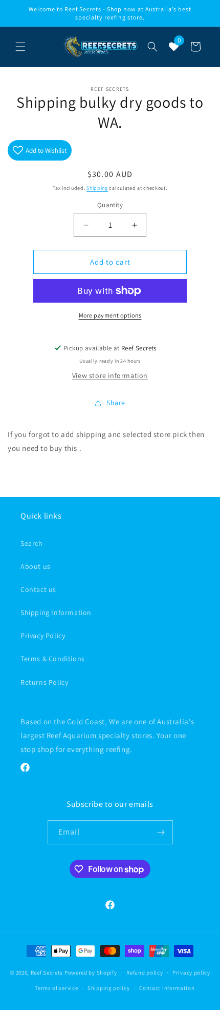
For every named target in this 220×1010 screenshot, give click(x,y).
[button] (20, 46)
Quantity (110, 205)
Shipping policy (108, 988)
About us (35, 566)
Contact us (38, 589)
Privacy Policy (42, 635)
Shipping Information (56, 612)
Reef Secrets (47, 972)
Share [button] (115, 402)
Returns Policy (44, 682)
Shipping (97, 188)
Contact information (166, 988)
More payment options (110, 315)
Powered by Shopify (90, 972)
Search (31, 543)
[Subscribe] (161, 832)
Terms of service (56, 988)
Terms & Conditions (52, 658)
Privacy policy (191, 972)
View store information (110, 375)
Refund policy (144, 972)
